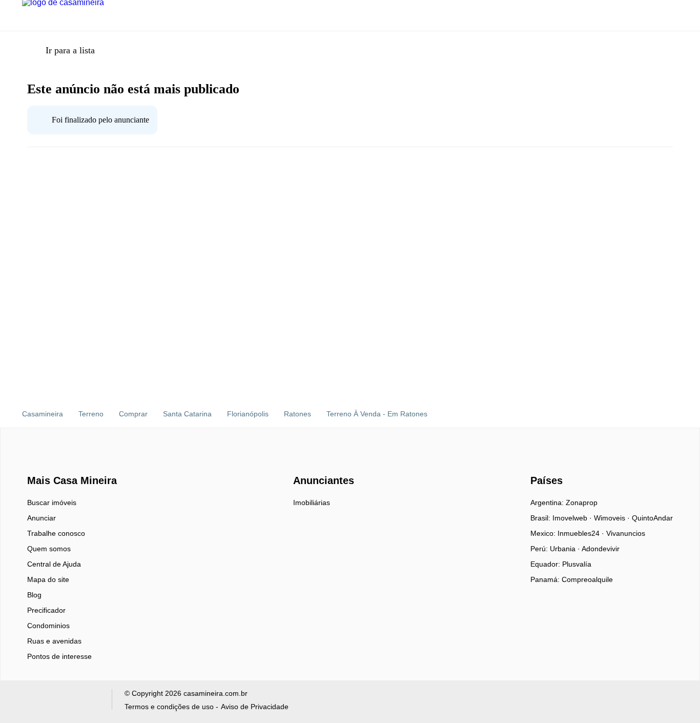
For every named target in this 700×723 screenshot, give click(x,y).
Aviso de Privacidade (255, 706)
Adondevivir (601, 549)
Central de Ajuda (54, 564)
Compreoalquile (587, 579)
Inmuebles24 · (582, 533)
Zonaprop (582, 502)
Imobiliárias (311, 502)
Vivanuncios (625, 533)
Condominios (48, 625)
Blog (34, 595)
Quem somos (49, 549)
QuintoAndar (652, 518)
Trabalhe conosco (56, 533)
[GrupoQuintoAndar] (60, 701)
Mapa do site (48, 579)
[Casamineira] (52, 462)
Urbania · (566, 549)
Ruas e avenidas (54, 641)
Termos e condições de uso (169, 706)
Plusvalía (576, 564)
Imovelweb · (573, 518)
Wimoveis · (613, 518)
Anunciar (41, 518)
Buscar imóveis (51, 502)
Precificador (46, 610)
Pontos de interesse (59, 656)
